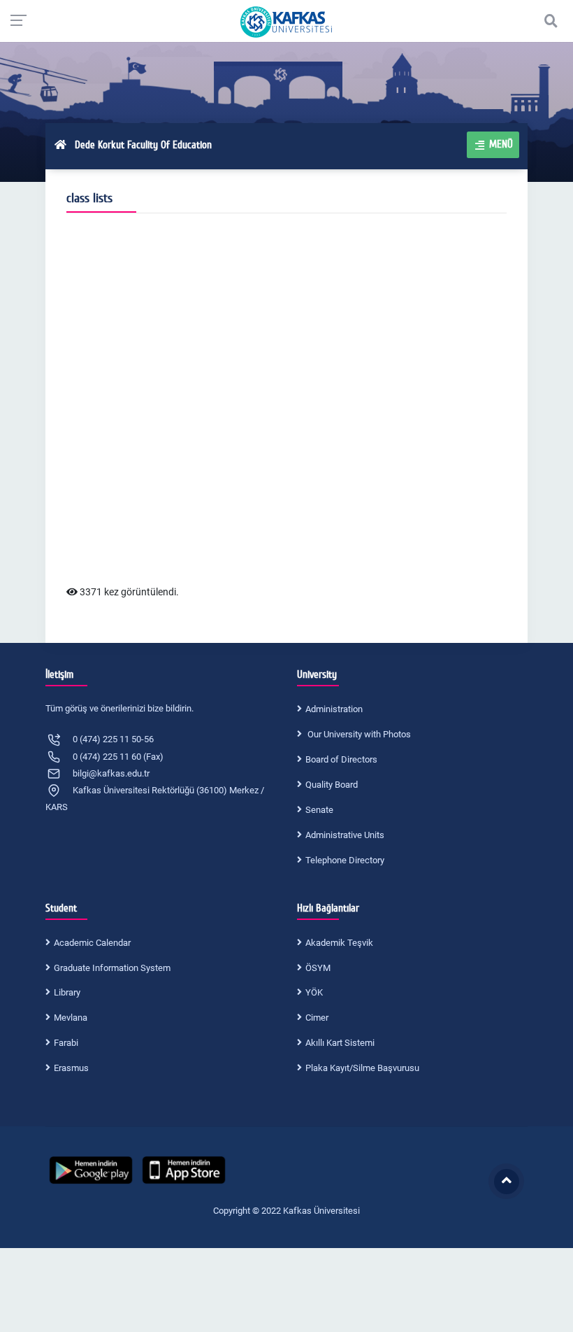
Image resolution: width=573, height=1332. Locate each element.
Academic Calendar (92, 942)
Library (67, 992)
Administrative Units (344, 835)
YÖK (314, 992)
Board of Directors (341, 759)
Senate (319, 810)
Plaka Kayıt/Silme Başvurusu (362, 1068)
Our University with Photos (358, 734)
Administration (334, 709)
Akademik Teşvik (339, 942)
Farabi (66, 1042)
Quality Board (331, 784)
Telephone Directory (344, 860)
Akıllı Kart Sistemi (340, 1042)
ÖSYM (318, 968)
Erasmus (71, 1068)
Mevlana (70, 1017)
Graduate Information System (112, 968)
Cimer (316, 1017)
